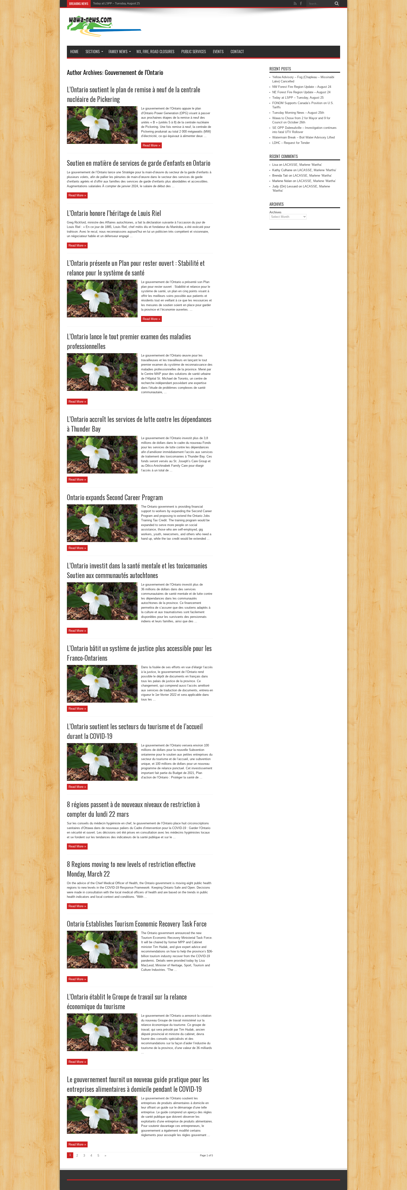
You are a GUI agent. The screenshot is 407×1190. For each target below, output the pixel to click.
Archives (275, 212)
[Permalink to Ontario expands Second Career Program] (102, 541)
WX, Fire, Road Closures (155, 51)
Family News (118, 51)
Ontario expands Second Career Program (115, 497)
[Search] (336, 3)
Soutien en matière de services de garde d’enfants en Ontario (138, 163)
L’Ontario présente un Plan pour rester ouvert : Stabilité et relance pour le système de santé (136, 267)
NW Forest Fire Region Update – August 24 (301, 87)
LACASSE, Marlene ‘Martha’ (302, 164)
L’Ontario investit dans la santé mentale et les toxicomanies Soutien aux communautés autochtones (137, 570)
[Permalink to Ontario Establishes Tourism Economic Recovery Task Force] (102, 967)
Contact (237, 51)
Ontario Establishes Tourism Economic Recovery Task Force (137, 923)
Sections (92, 51)
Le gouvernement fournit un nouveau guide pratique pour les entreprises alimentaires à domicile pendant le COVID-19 (138, 1084)
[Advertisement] (304, 302)
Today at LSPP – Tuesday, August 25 (298, 97)
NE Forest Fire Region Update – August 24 (301, 92)
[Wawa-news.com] (104, 34)
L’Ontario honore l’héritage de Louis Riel (114, 213)
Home (74, 51)
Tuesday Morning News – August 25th (298, 112)
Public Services (193, 51)
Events (218, 51)
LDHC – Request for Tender (291, 143)
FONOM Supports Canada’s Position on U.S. (121, 3)
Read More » (151, 145)
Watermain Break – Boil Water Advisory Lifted (303, 137)
